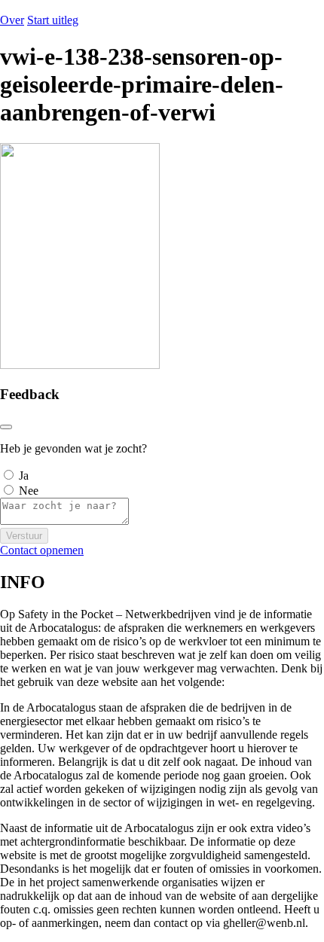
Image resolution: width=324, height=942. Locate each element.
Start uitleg (52, 20)
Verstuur (24, 535)
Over (12, 20)
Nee (28, 490)
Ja (24, 475)
